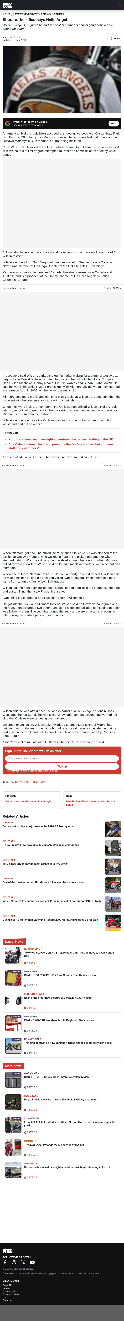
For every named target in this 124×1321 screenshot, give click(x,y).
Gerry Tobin (22, 782)
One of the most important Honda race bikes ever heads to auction (43, 882)
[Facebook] (6, 1263)
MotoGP (29, 1141)
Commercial (32, 1039)
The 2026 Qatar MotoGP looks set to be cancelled (54, 1144)
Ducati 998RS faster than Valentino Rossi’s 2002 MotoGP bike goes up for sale (50, 919)
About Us (7, 1285)
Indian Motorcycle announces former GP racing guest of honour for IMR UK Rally (52, 901)
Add (113, 123)
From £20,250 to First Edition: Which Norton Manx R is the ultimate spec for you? (70, 1124)
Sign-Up (7, 1300)
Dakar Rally (38, 782)
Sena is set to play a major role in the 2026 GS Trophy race (38, 826)
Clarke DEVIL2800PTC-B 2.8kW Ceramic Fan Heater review (60, 975)
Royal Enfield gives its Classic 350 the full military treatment (60, 1099)
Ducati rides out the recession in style (28, 801)
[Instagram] (15, 1263)
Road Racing (32, 949)
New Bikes (30, 1095)
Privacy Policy (66, 770)
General (59, 14)
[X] (24, 1263)
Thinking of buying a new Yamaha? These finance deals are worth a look (68, 1042)
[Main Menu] (119, 5)
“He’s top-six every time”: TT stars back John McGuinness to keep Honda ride (69, 954)
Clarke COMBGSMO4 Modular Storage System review (56, 1077)
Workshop (30, 971)
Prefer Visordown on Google (30, 122)
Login (5, 1297)
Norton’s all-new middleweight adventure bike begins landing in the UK (60, 439)
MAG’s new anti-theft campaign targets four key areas (35, 863)
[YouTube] (33, 1263)
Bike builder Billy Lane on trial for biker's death (90, 803)
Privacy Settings (11, 1294)
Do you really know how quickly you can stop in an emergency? (42, 845)
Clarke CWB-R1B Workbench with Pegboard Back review (59, 1020)
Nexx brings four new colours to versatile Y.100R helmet (58, 997)
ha (12, 782)
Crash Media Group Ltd (17, 1269)
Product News (33, 994)
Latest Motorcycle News (32, 14)
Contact (6, 1288)
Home (6, 14)
